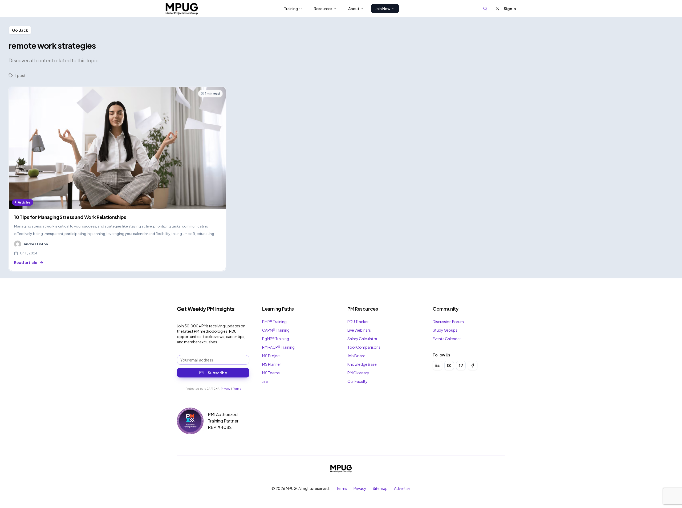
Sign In (510, 8)
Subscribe (217, 372)
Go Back (20, 30)
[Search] (485, 8)
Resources (323, 8)
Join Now (383, 8)
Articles (24, 202)
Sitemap (380, 488)
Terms (237, 388)
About (353, 8)
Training (291, 8)
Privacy (225, 388)
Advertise (402, 488)
